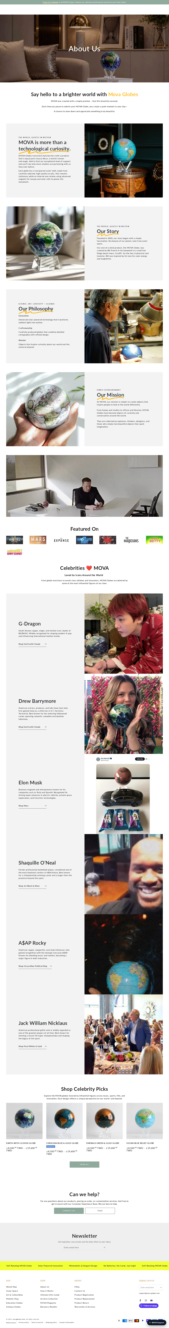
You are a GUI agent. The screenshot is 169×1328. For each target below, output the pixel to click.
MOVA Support (158, 1323)
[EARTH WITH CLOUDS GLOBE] (24, 1121)
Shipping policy (51, 1322)
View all (84, 1164)
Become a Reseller (48, 1307)
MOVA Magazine (48, 1303)
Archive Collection (49, 1299)
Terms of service (37, 1322)
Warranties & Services (84, 1307)
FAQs (77, 1287)
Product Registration (84, 1295)
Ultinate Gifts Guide (49, 1295)
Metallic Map (12, 1299)
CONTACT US (69, 1211)
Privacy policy (24, 1322)
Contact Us (79, 1291)
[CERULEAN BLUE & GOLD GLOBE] (64, 1121)
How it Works (46, 1291)
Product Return (81, 1303)
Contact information (66, 1322)
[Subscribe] (105, 1247)
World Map (11, 1287)
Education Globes (14, 1303)
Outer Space (12, 1291)
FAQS (100, 1211)
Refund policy (11, 1323)
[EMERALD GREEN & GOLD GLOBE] (104, 1121)
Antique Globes (13, 1307)
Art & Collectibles (14, 1295)
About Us (44, 1287)
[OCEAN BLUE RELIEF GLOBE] (144, 1121)
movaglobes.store (19, 1319)
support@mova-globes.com (149, 1293)
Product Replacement (84, 1299)
